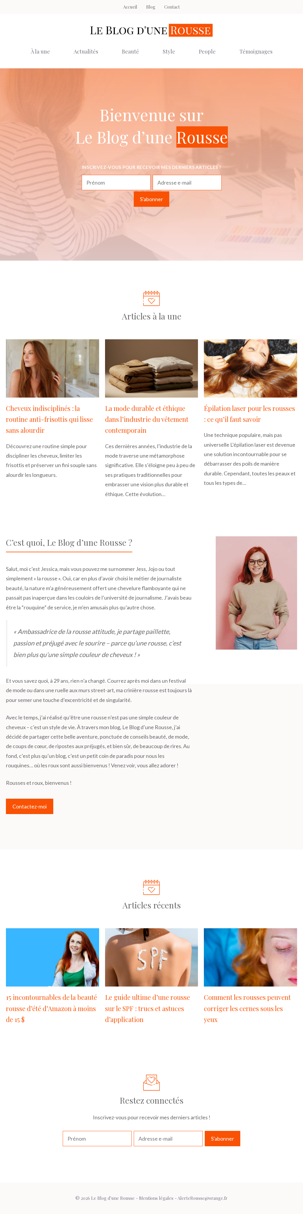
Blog (150, 7)
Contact (172, 7)
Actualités (86, 51)
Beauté (130, 51)
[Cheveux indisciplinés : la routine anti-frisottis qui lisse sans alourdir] (52, 392)
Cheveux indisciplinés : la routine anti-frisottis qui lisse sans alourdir (49, 419)
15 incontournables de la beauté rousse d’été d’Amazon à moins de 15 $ (51, 1008)
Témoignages (256, 51)
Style (169, 51)
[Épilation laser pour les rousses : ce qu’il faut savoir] (250, 392)
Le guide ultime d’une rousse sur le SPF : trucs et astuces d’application (147, 1008)
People (207, 51)
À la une (40, 51)
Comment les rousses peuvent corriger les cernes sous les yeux (247, 1008)
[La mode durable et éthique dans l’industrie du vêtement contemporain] (151, 392)
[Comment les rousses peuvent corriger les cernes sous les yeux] (250, 982)
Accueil (130, 7)
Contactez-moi (29, 806)
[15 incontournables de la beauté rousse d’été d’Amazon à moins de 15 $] (52, 982)
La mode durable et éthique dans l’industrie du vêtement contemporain (146, 419)
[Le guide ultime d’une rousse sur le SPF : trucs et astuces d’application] (151, 982)
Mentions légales (156, 1198)
